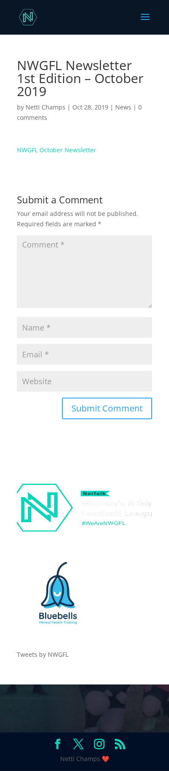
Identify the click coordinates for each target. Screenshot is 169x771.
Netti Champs (45, 107)
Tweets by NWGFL (42, 654)
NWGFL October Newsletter (56, 150)
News (123, 107)
